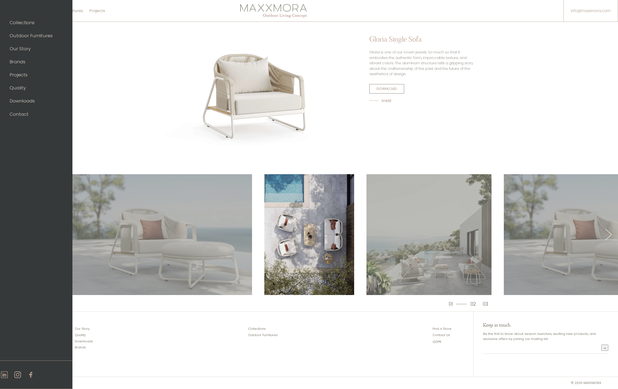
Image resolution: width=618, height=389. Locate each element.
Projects (19, 75)
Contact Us (441, 335)
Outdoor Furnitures (31, 35)
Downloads (22, 101)
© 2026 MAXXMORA (586, 383)
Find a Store (442, 328)
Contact (19, 114)
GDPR (437, 341)
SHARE (386, 100)
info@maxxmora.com (591, 11)
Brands (17, 61)
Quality (18, 88)
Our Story (20, 48)
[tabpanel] (309, 234)
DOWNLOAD (387, 88)
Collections (22, 22)
